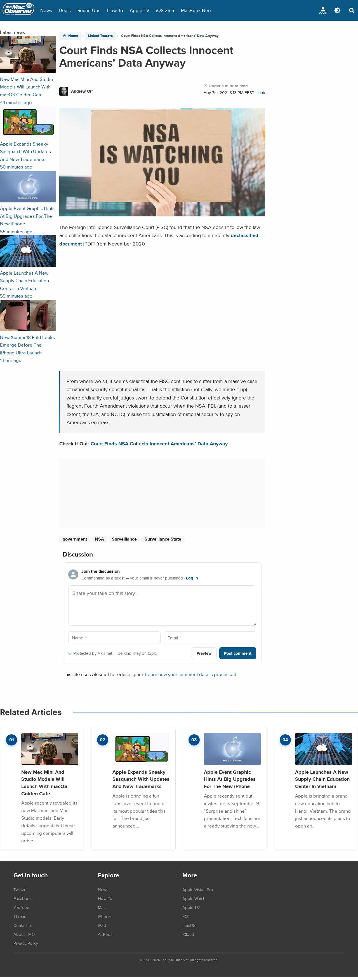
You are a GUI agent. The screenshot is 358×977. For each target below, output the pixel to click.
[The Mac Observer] (18, 10)
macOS (189, 925)
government (75, 539)
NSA (99, 539)
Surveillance (124, 539)
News (46, 10)
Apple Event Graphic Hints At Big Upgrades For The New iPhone (230, 779)
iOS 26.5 (165, 10)
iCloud (188, 934)
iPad (102, 925)
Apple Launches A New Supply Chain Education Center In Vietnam (322, 779)
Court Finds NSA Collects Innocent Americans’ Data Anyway (159, 443)
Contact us (23, 925)
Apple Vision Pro (197, 889)
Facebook (22, 898)
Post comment (237, 653)
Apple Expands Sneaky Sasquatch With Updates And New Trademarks (140, 779)
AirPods (105, 934)
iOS (185, 916)
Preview (204, 653)
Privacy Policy (25, 943)
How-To (115, 10)
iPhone (104, 916)
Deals (65, 10)
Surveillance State (163, 539)
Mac (101, 907)
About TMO (24, 934)
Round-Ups (88, 10)
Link (261, 92)
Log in (192, 578)
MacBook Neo (196, 10)
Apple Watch (193, 898)
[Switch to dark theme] (337, 10)
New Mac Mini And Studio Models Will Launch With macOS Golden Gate (44, 782)
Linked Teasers (100, 35)
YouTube (21, 907)
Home (73, 35)
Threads (21, 916)
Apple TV (139, 10)
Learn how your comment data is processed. (191, 674)
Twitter (19, 889)
